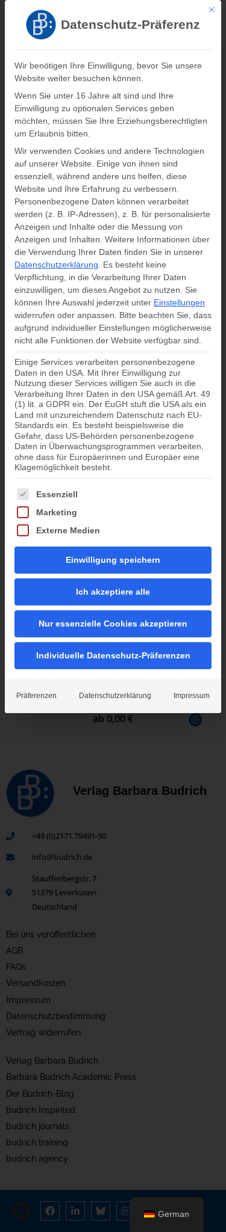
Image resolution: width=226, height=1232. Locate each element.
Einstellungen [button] (179, 302)
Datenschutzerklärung (56, 264)
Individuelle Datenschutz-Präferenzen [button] (113, 655)
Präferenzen (36, 695)
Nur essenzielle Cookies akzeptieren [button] (113, 623)
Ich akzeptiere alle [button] (113, 591)
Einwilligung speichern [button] (113, 560)
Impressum (192, 695)
